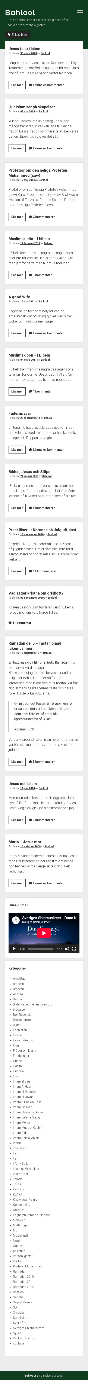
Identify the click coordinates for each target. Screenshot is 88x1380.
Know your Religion (26, 1199)
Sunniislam (20, 1317)
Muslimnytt (20, 1235)
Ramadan (19, 1271)
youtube (18, 1343)
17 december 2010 (32, 534)
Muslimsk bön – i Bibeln (29, 355)
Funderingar (21, 1055)
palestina (19, 1251)
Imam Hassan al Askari (28, 1112)
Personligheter (22, 1256)
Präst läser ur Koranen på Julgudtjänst (42, 530)
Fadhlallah (20, 1030)
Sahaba (18, 1297)
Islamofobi (20, 1174)
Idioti (16, 1076)
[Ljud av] (67, 949)
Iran (15, 1158)
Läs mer (18, 86)
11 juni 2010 (27, 788)
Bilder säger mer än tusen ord (32, 1004)
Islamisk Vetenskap (26, 1168)
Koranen (19, 1210)
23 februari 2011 (30, 417)
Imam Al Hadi (22, 1086)
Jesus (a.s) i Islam (24, 48)
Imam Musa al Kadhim (28, 1127)
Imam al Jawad (23, 1097)
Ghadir (17, 1061)
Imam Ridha (21, 1133)
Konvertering (21, 1204)
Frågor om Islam (24, 1050)
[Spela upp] (14, 949)
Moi (15, 1230)
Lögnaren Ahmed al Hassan (31, 1215)
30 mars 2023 (28, 53)
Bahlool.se (31, 1375)
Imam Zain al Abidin (26, 1138)
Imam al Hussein (24, 1091)
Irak (15, 1153)
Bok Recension (23, 1014)
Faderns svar (20, 413)
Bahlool (20, 12)
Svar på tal (20, 1323)
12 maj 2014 (27, 179)
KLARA (17, 1194)
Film (16, 1045)
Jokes (17, 1184)
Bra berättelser (22, 1020)
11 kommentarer (45, 571)
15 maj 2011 (27, 301)
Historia (18, 1071)
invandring (20, 1148)
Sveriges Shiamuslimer (28, 1328)
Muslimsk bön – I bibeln (29, 238)
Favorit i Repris (23, 1040)
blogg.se (19, 1009)
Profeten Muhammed (27, 1266)
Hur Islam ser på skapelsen (32, 107)
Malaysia (19, 1220)
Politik (17, 1261)
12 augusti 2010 (29, 652)
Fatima (17, 1035)
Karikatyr (19, 1189)
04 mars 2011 (28, 359)
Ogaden (18, 1246)
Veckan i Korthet (24, 1338)
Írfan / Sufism (22, 1163)
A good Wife (19, 297)
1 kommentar (42, 275)
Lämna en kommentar (48, 85)
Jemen (17, 1179)
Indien (17, 1143)
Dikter (17, 1025)
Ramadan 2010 (23, 1276)
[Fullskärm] (74, 949)
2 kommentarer (44, 217)
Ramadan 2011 (23, 1281)
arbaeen (18, 984)
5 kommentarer (44, 508)
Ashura (18, 994)
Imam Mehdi (21, 1122)
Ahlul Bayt (19, 978)
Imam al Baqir (22, 1081)
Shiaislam (19, 1312)
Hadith (17, 1066)
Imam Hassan (22, 1107)
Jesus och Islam (23, 783)
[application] (44, 933)
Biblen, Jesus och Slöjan (30, 471)
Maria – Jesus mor (25, 842)
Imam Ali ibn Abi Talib (27, 1102)
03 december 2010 (32, 597)
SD (15, 1307)
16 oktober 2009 (30, 846)
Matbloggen (21, 1225)
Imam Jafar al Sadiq (26, 1117)
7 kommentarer (44, 820)
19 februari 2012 (30, 243)
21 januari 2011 (29, 476)
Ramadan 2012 (23, 1287)
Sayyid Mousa (22, 1302)
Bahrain (18, 999)
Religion (18, 1292)
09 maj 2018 (27, 111)
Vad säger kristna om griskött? (36, 593)
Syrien (17, 1333)
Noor (16, 1240)
